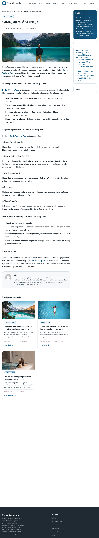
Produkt (47, 3)
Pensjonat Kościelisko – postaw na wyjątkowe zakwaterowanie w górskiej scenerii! (18, 329)
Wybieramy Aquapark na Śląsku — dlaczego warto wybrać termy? (54, 327)
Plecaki (53, 535)
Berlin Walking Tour (10, 90)
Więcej (84, 3)
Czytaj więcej (9, 345)
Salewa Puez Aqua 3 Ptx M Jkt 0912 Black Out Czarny (85, 78)
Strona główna (32, 3)
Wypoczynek (8, 16)
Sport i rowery (73, 3)
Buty (54, 3)
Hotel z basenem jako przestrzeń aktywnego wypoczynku (17, 378)
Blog (40, 3)
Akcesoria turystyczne (58, 532)
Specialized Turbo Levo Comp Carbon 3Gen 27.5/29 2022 (84, 62)
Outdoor (62, 3)
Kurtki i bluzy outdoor (57, 528)
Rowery (53, 525)
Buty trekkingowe (56, 521)
